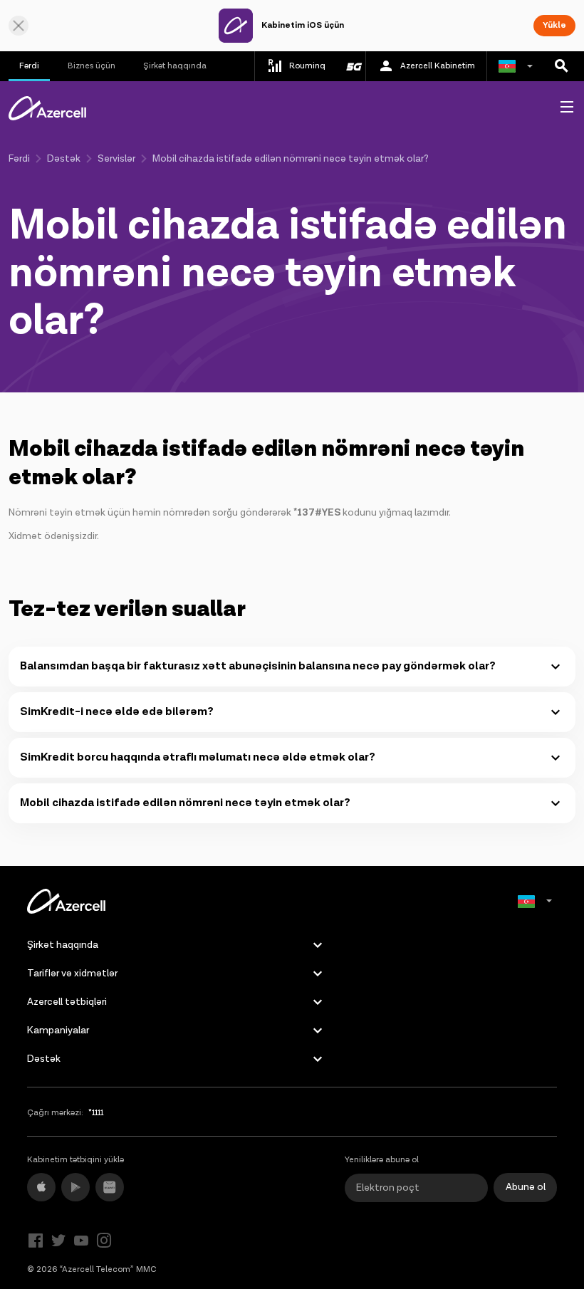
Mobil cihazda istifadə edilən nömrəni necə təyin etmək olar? (185, 802)
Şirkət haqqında (175, 66)
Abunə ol (526, 1187)
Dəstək (63, 158)
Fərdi (29, 66)
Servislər (116, 158)
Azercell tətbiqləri (67, 1002)
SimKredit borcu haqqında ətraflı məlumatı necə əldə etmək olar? (197, 757)
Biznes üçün (91, 66)
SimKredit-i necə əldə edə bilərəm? (117, 711)
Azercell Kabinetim (437, 66)
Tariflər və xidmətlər (72, 973)
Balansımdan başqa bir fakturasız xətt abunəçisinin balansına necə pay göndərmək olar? (258, 666)
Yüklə (554, 25)
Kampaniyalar (58, 1030)
